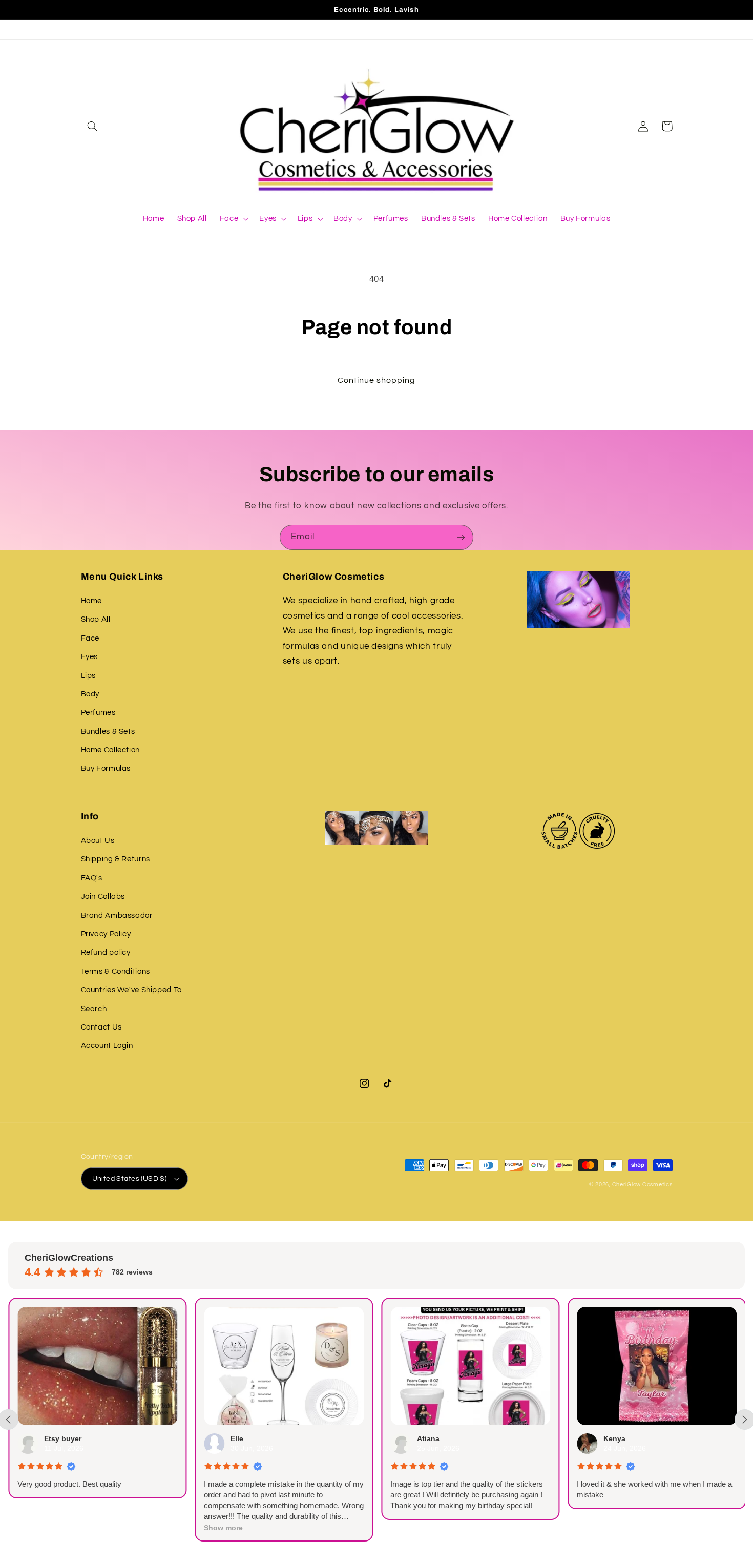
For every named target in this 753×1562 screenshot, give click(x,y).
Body (90, 694)
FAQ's (91, 878)
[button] (92, 126)
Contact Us (101, 1027)
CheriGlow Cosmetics (642, 1184)
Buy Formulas (106, 768)
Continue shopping (377, 380)
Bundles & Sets (108, 731)
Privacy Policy (106, 934)
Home (91, 601)
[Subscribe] (461, 537)
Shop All (96, 619)
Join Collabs (103, 896)
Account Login (107, 1046)
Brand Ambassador (117, 915)
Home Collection (110, 750)
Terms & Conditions (115, 971)
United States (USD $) (129, 1178)
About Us (98, 841)
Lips (88, 676)
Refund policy (106, 952)
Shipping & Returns (115, 859)
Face (90, 638)
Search (94, 1009)
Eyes (89, 657)
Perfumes (98, 712)
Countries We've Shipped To (131, 990)
